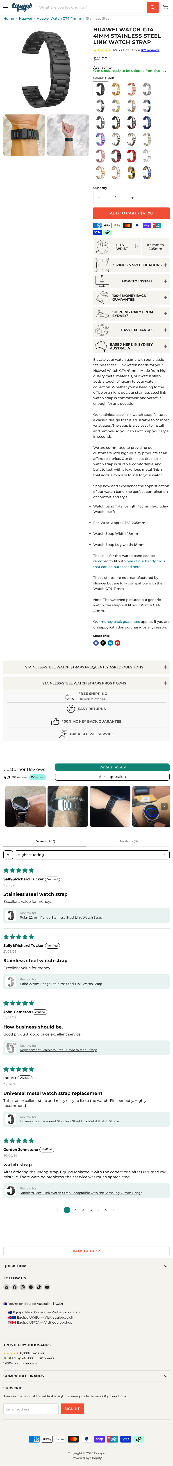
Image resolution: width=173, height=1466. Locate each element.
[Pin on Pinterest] (117, 643)
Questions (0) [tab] (128, 841)
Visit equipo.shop (58, 1322)
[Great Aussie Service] (86, 735)
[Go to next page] (114, 1210)
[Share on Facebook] (96, 643)
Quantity (100, 188)
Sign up (72, 1409)
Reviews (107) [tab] (45, 841)
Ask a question (112, 777)
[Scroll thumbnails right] (164, 806)
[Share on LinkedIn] (110, 643)
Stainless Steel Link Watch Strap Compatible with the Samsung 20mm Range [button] (81, 1193)
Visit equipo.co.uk (59, 1317)
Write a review (112, 767)
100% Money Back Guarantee (129, 297)
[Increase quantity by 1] (132, 198)
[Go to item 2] (68, 806)
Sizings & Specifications (137, 265)
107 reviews (150, 50)
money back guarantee (120, 621)
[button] (10, 915)
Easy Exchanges (137, 330)
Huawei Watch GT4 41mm (59, 18)
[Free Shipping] (86, 696)
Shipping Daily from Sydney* (132, 314)
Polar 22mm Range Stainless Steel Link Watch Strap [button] (61, 917)
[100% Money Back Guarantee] (86, 722)
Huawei (25, 18)
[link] (131, 50)
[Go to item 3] (110, 806)
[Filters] (8, 854)
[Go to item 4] (152, 806)
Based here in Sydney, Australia (131, 346)
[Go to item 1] (25, 806)
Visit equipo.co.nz (66, 1312)
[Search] (153, 7)
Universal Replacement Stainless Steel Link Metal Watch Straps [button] (69, 1121)
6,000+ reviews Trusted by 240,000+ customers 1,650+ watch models (28, 1358)
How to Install (137, 281)
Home (8, 18)
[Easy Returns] (86, 710)
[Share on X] (103, 643)
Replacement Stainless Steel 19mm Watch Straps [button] (58, 1050)
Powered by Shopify (87, 1458)
